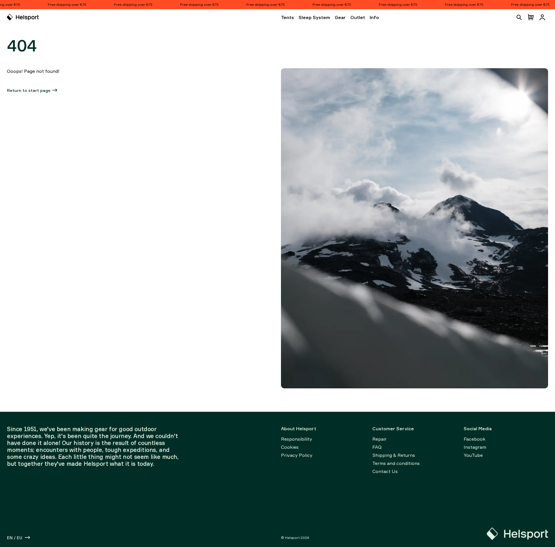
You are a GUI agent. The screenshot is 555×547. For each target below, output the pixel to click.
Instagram (475, 447)
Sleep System (314, 17)
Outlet (357, 17)
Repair (379, 439)
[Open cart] (530, 17)
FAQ (377, 447)
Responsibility (296, 439)
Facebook (474, 439)
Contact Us (385, 471)
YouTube (473, 455)
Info (374, 17)
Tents (287, 17)
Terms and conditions (396, 463)
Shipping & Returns (393, 455)
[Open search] (519, 17)
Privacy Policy (296, 455)
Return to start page (29, 90)
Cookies (290, 447)
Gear (340, 17)
